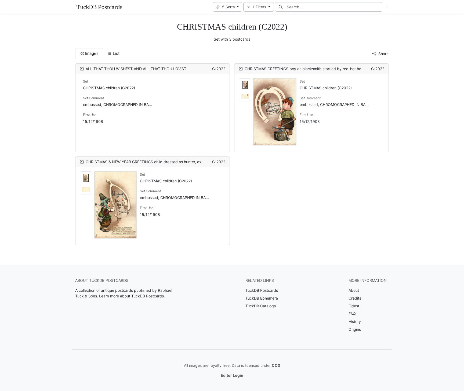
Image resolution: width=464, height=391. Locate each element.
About (354, 290)
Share (383, 53)
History (355, 321)
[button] (227, 7)
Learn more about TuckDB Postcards (131, 296)
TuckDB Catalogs (260, 306)
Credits (355, 298)
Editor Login (232, 375)
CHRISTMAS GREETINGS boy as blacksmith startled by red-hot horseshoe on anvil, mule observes (331, 68)
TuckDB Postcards (261, 290)
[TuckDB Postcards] (99, 7)
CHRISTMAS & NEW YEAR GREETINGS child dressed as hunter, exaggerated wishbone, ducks (168, 161)
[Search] (280, 6)
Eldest (354, 306)
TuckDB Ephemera (261, 298)
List (116, 53)
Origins (355, 329)
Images (92, 53)
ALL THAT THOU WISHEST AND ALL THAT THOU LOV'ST (136, 68)
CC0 (276, 365)
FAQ (352, 313)
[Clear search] (378, 6)
